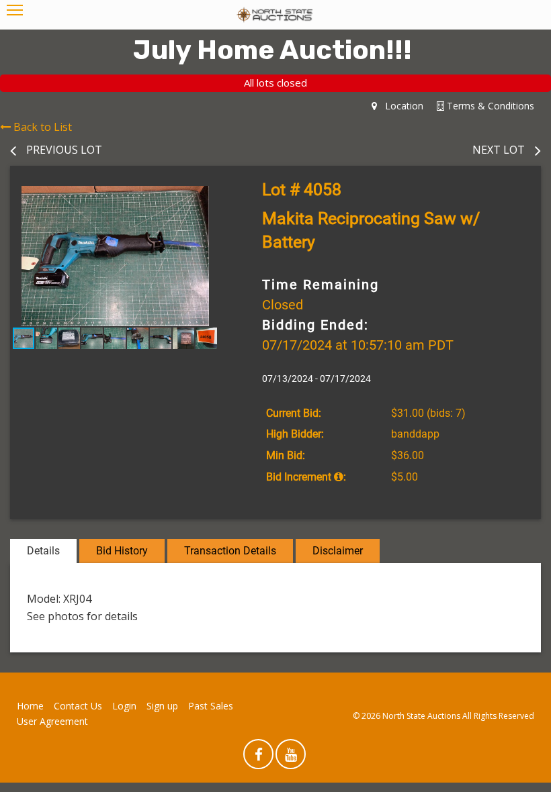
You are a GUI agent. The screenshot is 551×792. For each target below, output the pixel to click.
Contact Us (78, 705)
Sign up (162, 705)
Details (43, 550)
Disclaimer (337, 550)
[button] (208, 198)
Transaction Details (230, 550)
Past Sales (210, 705)
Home (30, 705)
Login (124, 705)
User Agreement (52, 721)
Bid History (122, 550)
